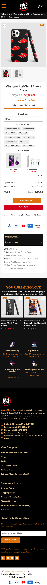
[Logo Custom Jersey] (6, 401)
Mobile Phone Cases (10, 17)
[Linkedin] (17, 558)
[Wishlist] (5, 26)
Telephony (5, 14)
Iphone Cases (26, 262)
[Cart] (40, 6)
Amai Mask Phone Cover (10, 325)
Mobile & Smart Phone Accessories (28, 14)
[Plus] (10, 199)
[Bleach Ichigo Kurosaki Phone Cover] (35, 307)
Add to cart (27, 200)
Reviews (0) (11, 243)
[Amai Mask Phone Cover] (12, 307)
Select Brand (23, 114)
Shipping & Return (21, 215)
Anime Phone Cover (27, 100)
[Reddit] (8, 558)
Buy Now (23, 207)
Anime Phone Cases (23, 252)
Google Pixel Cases (12, 262)
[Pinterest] (3, 558)
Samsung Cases (29, 265)
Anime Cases (14, 258)
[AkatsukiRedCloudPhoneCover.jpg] (23, 45)
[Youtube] (12, 558)
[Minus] (10, 202)
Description (11, 237)
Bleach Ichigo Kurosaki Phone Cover (35, 325)
